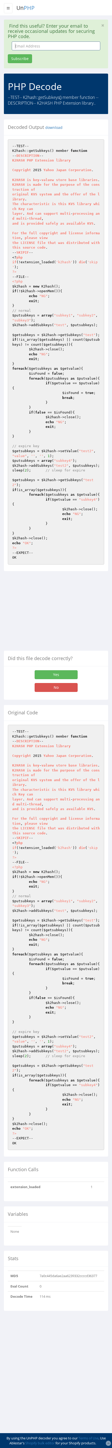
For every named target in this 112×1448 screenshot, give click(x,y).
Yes (56, 674)
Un (25, 7)
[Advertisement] (47, 612)
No (56, 687)
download (54, 127)
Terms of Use (88, 1438)
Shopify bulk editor (40, 1443)
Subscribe (20, 58)
